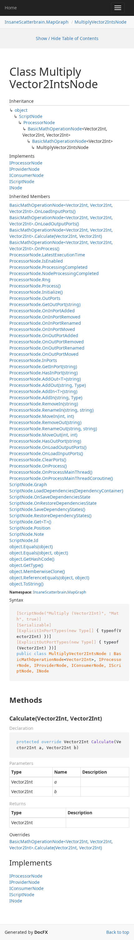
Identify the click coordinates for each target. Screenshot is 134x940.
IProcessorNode (25, 163)
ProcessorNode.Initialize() (36, 292)
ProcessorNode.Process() (34, 286)
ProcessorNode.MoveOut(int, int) (43, 435)
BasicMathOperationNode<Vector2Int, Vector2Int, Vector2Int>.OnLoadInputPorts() (61, 208)
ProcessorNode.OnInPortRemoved (44, 317)
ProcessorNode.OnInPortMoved (42, 329)
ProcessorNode (39, 122)
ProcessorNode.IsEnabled (36, 261)
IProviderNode (24, 169)
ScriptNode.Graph (28, 484)
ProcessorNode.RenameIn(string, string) (51, 410)
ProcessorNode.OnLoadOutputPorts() (47, 447)
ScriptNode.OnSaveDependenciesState (49, 497)
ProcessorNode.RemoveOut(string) (45, 422)
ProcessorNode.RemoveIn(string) (43, 404)
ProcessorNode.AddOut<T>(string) (45, 379)
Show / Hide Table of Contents (67, 38)
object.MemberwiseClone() (37, 571)
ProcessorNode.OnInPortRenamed (45, 323)
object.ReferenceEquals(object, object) (49, 578)
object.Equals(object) (31, 546)
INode (15, 188)
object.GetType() (26, 565)
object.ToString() (26, 584)
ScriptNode (30, 116)
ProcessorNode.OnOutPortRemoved (46, 342)
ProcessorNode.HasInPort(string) (43, 373)
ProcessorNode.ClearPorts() (37, 460)
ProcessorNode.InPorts (33, 360)
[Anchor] (4, 700)
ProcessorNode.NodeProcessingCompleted (54, 273)
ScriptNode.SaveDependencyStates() (47, 509)
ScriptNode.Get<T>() (30, 522)
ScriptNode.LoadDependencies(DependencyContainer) (66, 491)
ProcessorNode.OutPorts (34, 298)
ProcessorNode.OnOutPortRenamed (46, 348)
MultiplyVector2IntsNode (100, 22)
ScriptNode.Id (23, 540)
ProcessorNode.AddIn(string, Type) (45, 397)
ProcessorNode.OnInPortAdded (42, 311)
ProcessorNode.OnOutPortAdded (43, 335)
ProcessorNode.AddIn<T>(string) (43, 391)
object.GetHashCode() (31, 559)
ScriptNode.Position (29, 528)
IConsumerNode (26, 175)
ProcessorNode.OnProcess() (38, 466)
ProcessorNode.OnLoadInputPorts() (46, 453)
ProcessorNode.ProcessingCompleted (48, 267)
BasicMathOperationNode (55, 129)
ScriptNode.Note (26, 534)
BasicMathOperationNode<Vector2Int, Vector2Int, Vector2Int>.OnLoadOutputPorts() (61, 221)
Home (11, 8)
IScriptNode (21, 181)
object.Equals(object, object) (38, 553)
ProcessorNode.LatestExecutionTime (47, 255)
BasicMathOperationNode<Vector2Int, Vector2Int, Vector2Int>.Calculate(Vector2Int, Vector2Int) (61, 233)
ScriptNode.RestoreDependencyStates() (50, 515)
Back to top (117, 932)
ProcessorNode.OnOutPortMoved (44, 354)
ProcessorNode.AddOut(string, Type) (47, 385)
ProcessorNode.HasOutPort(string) (45, 441)
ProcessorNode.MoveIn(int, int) (41, 416)
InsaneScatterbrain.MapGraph (37, 22)
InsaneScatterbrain (49, 592)
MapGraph (76, 592)
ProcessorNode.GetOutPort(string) (44, 304)
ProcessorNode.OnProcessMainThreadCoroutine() (61, 478)
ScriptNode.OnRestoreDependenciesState (53, 503)
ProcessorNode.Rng (29, 279)
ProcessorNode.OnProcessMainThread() (50, 472)
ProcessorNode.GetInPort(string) (43, 366)
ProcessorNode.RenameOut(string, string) (53, 429)
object (21, 110)
